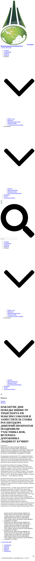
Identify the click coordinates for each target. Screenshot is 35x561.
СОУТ (6, 196)
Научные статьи (12, 191)
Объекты (6, 53)
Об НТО (9, 188)
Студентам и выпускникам (15, 125)
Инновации (7, 551)
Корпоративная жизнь (13, 122)
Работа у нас (11, 118)
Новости (6, 55)
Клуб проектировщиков (14, 193)
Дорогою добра (11, 123)
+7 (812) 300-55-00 (6, 47)
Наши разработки (12, 190)
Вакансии (10, 120)
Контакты (7, 194)
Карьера (6, 549)
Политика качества (9, 198)
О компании (7, 52)
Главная (6, 50)
